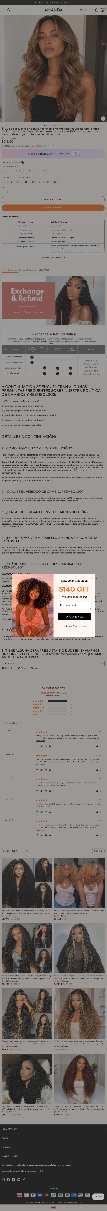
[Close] (92, 577)
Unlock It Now (74, 616)
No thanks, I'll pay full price (74, 626)
